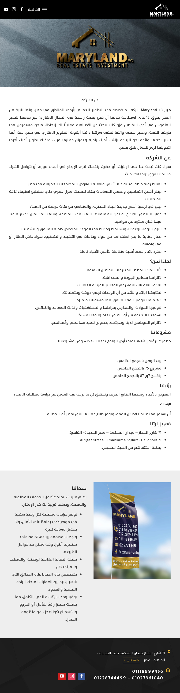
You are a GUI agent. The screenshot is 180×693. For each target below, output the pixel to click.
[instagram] (14, 10)
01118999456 (147, 671)
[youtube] (6, 10)
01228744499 (110, 678)
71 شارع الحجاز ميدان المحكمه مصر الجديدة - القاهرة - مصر (131, 656)
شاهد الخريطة (131, 660)
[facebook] (22, 10)
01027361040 (147, 678)
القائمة (34, 9)
